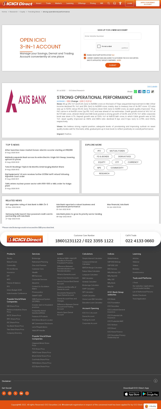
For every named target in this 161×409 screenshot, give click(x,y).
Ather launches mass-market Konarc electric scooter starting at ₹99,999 (39, 150)
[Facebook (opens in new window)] (4, 393)
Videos (135, 265)
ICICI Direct (112, 328)
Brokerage (36, 258)
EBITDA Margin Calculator (92, 268)
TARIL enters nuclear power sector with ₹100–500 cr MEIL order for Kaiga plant (38, 185)
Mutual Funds (117, 150)
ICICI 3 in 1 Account (89, 313)
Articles (136, 258)
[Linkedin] (144, 91)
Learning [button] (69, 3)
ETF (117, 162)
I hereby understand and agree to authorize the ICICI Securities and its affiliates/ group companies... (112, 59)
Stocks (9, 258)
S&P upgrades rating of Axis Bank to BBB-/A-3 (27, 204)
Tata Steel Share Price (15, 329)
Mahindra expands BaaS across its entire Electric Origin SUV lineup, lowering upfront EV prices (40, 158)
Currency (133, 162)
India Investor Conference (17, 293)
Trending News (34, 12)
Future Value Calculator (91, 271)
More (119, 60)
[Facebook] (139, 91)
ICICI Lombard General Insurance (116, 311)
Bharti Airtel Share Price (41, 356)
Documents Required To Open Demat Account (66, 294)
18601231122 (68, 240)
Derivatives (124, 156)
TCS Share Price (38, 349)
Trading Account (88, 320)
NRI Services (37, 276)
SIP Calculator (87, 292)
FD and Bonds (12, 269)
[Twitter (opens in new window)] (15, 393)
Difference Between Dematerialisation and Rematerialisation (65, 268)
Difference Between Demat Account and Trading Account (67, 306)
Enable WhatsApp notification (101, 55)
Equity (22, 12)
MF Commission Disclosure (42, 323)
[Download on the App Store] (132, 394)
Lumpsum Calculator (90, 275)
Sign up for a (113, 30)
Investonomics (138, 272)
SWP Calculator (88, 289)
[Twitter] (148, 91)
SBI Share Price (13, 306)
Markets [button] (58, 3)
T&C (113, 55)
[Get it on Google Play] (150, 394)
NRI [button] (101, 3)
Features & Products (40, 316)
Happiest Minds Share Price (40, 344)
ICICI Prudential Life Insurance (115, 316)
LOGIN (129, 3)
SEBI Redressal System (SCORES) (41, 300)
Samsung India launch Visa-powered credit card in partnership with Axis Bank (29, 215)
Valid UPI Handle (38, 330)
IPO (99, 150)
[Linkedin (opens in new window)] (21, 393)
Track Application (139, 299)
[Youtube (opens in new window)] (27, 393)
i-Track (135, 283)
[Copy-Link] (152, 91)
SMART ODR (37, 296)
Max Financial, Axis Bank (118, 204)
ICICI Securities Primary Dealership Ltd (116, 336)
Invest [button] (38, 3)
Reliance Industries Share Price (17, 311)
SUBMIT (112, 65)
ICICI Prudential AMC (115, 321)
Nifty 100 (111, 279)
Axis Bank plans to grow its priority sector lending (79, 214)
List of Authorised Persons (143, 292)
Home (4, 12)
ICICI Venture (112, 325)
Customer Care (38, 269)
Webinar (136, 262)
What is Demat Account (66, 274)
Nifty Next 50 (112, 276)
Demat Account (88, 316)
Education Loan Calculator (92, 303)
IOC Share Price (13, 322)
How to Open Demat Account (65, 313)
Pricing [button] (93, 3)
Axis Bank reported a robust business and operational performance (75, 205)
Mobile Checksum (139, 295)
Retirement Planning (40, 262)
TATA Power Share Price (41, 352)
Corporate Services (39, 279)
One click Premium (39, 265)
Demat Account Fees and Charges (67, 300)
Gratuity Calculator (89, 282)
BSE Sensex (112, 269)
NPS (99, 167)
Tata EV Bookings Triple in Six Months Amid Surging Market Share (34, 167)
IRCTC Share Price (14, 315)
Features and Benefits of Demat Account (66, 288)
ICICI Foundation (114, 303)
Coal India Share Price (40, 359)
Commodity (117, 167)
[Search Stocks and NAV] (109, 3)
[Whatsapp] (135, 91)
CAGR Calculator (88, 296)
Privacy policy (37, 292)
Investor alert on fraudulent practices (42, 306)
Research (14, 12)
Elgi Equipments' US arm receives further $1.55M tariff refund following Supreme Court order (37, 175)
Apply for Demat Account (148, 3)
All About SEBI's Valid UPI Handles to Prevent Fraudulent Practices (67, 260)
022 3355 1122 (99, 240)
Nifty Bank (111, 283)
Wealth (35, 272)
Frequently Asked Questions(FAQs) (39, 312)
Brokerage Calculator (90, 285)
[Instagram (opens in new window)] (10, 393)
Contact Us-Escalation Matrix (40, 287)
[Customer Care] (114, 3)
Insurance (11, 272)
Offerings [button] (82, 3)
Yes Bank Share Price (15, 326)
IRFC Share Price (13, 319)
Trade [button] (48, 3)
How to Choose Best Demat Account (68, 282)
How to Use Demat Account (67, 278)
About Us (35, 283)
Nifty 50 (110, 286)
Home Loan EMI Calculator (92, 299)
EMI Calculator (87, 278)
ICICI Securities (113, 306)
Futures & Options (14, 283)
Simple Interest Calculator (92, 258)
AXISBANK (61, 101)
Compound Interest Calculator (89, 263)
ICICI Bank (111, 299)
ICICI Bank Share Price (40, 366)
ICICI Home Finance (115, 332)
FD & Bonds (103, 156)
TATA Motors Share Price (41, 363)
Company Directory (14, 333)
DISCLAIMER (152, 86)
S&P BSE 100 (113, 265)
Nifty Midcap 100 (114, 272)
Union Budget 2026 (14, 290)
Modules (136, 269)
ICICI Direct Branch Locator (42, 320)
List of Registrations (39, 327)
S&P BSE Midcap (114, 262)
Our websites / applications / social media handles (143, 287)
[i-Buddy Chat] (150, 404)
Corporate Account (89, 323)
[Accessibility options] (120, 3)
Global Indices (113, 258)
